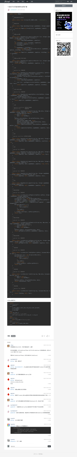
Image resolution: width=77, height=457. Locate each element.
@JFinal (12, 361)
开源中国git (40, 453)
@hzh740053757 (19, 367)
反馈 (32, 1)
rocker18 (12, 418)
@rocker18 (13, 426)
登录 (68, 1)
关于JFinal (36, 453)
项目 (23, 1)
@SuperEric (13, 441)
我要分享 (63, 5)
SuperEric (13, 424)
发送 (49, 446)
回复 (50, 355)
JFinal (13, 336)
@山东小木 (13, 374)
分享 (27, 1)
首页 (14, 1)
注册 (71, 1)
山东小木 (12, 365)
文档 (18, 1)
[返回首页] (7, 1)
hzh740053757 (14, 9)
